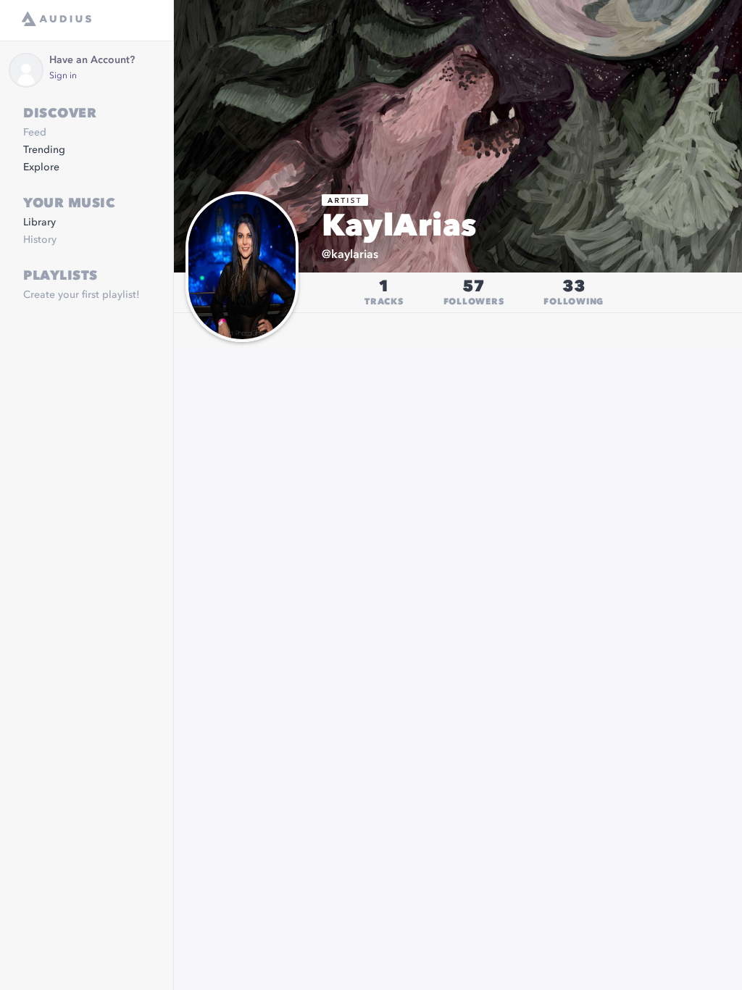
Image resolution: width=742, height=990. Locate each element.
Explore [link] (41, 167)
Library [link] (39, 222)
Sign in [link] (63, 76)
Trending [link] (44, 150)
